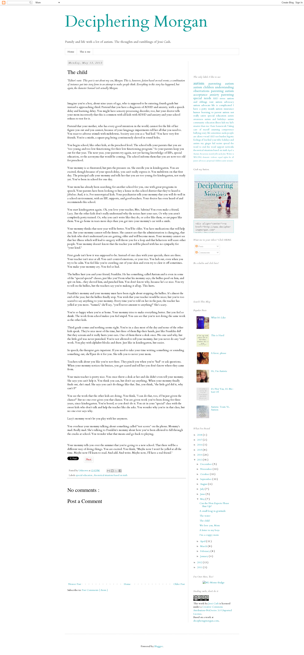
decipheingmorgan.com (206, 620)
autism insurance (225, 108)
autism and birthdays (216, 119)
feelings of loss (200, 139)
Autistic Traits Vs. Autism (220, 408)
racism (219, 143)
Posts (200, 246)
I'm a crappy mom (209, 535)
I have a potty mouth (213, 107)
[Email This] (108, 470)
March (204, 546)
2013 (200, 459)
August (204, 484)
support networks (225, 147)
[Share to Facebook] (120, 470)
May (202, 499)
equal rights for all (226, 157)
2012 (200, 562)
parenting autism (221, 84)
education (210, 122)
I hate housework (218, 126)
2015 (200, 450)
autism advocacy (225, 102)
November (206, 469)
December (206, 464)
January (204, 556)
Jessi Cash (213, 603)
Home (71, 51)
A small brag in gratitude (213, 511)
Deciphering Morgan (136, 21)
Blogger (158, 646)
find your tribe (215, 139)
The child (205, 520)
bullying (197, 133)
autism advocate (202, 105)
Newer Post (74, 584)
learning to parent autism (215, 112)
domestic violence (210, 157)
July (202, 489)
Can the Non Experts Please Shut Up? (214, 505)
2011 (200, 567)
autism (200, 83)
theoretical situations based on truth (110, 475)
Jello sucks (219, 154)
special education (84, 475)
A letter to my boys (210, 530)
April (203, 541)
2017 (200, 439)
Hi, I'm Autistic (219, 371)
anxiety (215, 95)
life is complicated (222, 105)
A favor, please (218, 353)
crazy (204, 133)
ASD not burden (218, 136)
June (203, 494)
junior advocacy (200, 160)
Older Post (179, 584)
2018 (200, 435)
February (205, 551)
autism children (204, 87)
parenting (218, 91)
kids (224, 122)
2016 (200, 444)
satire (224, 160)
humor (197, 112)
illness (218, 122)
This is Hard (217, 335)
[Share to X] (116, 470)
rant (212, 102)
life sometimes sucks (217, 133)
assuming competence (222, 129)
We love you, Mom (210, 525)
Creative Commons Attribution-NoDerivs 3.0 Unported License (212, 610)
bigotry (230, 136)
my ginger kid (208, 143)
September (206, 479)
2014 (200, 454)
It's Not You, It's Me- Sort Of (222, 390)
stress (223, 98)
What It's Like (218, 317)
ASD (216, 98)
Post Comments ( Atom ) (95, 590)
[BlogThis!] (112, 470)
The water (205, 515)
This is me (85, 51)
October (205, 474)
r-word (206, 136)
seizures (230, 160)
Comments (204, 252)
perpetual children (214, 160)
